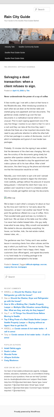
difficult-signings (33, 264)
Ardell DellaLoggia (12, 348)
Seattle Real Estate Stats (14, 58)
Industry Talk (10, 46)
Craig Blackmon (11, 360)
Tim (28, 90)
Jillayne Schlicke (11, 357)
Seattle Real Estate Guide (15, 52)
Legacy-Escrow (10, 267)
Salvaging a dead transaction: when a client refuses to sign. (20, 81)
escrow (43, 264)
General (15, 264)
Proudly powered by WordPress (27, 411)
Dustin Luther (10, 351)
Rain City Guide (17, 16)
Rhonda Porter (10, 354)
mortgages (22, 267)
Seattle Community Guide (29, 46)
